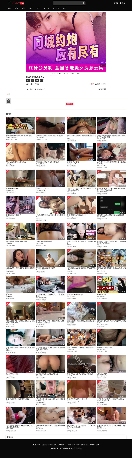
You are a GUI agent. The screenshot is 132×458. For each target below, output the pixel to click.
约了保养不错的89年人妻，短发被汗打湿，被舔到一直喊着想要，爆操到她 (50, 321)
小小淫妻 (31, 89)
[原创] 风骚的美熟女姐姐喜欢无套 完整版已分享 (49, 135)
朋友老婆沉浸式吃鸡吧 (12, 374)
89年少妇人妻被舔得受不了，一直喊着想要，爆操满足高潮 (111, 426)
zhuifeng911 (72, 192)
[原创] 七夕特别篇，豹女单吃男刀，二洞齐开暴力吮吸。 (81, 242)
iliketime (71, 139)
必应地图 (92, 445)
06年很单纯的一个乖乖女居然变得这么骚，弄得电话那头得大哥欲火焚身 (111, 136)
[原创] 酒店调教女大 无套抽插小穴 (76, 215)
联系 (97, 445)
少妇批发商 (11, 324)
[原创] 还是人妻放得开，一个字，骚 (77, 399)
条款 (34, 445)
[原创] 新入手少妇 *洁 (73, 162)
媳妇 (28, 80)
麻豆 (55, 445)
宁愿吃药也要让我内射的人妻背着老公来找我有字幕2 (81, 136)
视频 (16, 8)
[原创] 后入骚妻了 (102, 374)
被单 (37, 80)
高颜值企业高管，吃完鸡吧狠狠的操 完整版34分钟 (81, 321)
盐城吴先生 (102, 349)
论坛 (38, 8)
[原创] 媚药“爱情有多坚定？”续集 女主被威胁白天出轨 (111, 268)
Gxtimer (10, 243)
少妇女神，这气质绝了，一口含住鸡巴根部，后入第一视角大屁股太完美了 (81, 189)
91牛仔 (40, 376)
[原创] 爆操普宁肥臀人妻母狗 (75, 294)
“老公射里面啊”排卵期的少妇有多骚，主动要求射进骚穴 (50, 215)
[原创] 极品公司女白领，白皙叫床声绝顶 (47, 162)
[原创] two (9, 294)
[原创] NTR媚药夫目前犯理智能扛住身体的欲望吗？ (81, 347)
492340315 (42, 270)
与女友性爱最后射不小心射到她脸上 (16, 162)
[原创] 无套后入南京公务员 (104, 347)
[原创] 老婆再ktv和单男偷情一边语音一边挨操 (18, 135)
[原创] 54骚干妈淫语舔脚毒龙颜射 (45, 268)
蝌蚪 (23, 8)
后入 (41, 80)
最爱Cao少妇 (72, 164)
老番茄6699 (42, 164)
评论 (8, 94)
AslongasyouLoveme (74, 217)
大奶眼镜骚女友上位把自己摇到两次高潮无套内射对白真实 (81, 268)
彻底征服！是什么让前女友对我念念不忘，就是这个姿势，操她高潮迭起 (50, 348)
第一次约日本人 (101, 294)
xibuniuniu (10, 401)
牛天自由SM (72, 296)
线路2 (66, 73)
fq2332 (41, 218)
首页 (9, 8)
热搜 (44, 445)
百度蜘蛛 (61, 445)
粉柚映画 (41, 429)
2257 (39, 445)
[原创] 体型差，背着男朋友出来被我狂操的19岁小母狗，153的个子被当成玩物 (111, 189)
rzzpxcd (71, 429)
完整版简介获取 (42, 298)
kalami (101, 245)
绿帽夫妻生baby (12, 137)
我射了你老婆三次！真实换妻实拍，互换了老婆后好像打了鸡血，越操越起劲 (81, 426)
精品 (30, 8)
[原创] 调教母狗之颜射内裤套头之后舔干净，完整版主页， (111, 321)
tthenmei (102, 296)
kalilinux (10, 296)
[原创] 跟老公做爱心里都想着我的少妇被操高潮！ (111, 215)
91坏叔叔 (102, 402)
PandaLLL (10, 376)
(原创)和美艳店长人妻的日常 (44, 241)
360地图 (76, 445)
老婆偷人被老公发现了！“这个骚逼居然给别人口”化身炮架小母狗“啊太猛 (111, 399)
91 (16, 3)
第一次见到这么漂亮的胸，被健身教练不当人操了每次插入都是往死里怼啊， (20, 426)
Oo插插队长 (11, 271)
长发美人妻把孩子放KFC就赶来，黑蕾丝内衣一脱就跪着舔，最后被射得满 (20, 321)
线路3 (72, 73)
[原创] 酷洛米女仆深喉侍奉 (13, 215)
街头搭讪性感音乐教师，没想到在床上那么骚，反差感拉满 (20, 348)
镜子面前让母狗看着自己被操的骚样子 (16, 241)
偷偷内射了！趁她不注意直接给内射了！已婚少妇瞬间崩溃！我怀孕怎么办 (111, 242)
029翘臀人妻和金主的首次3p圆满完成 (47, 374)
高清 (78, 73)
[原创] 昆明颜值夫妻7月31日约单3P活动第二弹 (80, 374)
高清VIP (46, 8)
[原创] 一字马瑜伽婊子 (12, 188)
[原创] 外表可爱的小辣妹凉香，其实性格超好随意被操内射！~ (50, 426)
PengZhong (11, 164)
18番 (64, 8)
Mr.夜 (70, 376)
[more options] (123, 437)
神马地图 (84, 445)
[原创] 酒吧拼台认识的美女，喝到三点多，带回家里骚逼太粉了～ (50, 399)
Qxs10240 (11, 190)
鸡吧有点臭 (41, 137)
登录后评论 (69, 104)
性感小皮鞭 (102, 165)
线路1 (59, 73)
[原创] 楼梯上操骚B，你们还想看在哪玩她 (17, 399)
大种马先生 (102, 217)
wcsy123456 (103, 376)
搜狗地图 (69, 445)
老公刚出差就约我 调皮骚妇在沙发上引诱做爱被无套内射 (50, 295)
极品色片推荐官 (103, 192)
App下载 (56, 8)
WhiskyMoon (72, 245)
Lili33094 (102, 271)
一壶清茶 (71, 323)
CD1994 (41, 243)
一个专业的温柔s (104, 324)
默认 (53, 73)
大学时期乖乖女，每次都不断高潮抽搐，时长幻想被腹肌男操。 (111, 162)
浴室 (32, 80)
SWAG (50, 445)
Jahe (9, 217)
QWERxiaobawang (74, 401)
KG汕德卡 (102, 139)
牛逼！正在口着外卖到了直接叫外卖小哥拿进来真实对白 (20, 268)
